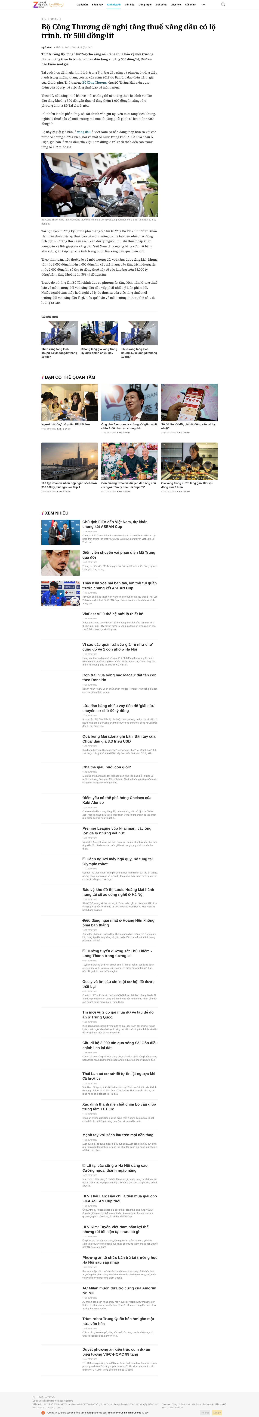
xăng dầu (84, 132)
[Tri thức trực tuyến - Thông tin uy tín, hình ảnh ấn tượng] (48, 4)
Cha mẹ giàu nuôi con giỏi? (106, 767)
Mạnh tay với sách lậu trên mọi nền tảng (117, 1135)
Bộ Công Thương (94, 82)
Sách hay (97, 4)
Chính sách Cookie (131, 1412)
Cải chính (190, 4)
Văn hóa (129, 4)
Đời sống (161, 4)
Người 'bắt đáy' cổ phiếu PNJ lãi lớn (65, 424)
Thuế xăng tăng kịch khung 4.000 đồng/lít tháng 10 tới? (59, 353)
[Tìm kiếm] (223, 4)
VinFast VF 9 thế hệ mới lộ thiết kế (112, 614)
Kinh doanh (114, 4)
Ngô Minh (46, 47)
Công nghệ (145, 4)
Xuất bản (82, 4)
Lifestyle (176, 4)
